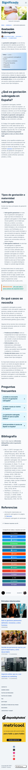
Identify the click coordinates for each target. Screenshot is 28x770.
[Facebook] (14, 747)
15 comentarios (13, 678)
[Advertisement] (14, 174)
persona (9, 148)
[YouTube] (14, 759)
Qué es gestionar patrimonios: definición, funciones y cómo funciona (11, 623)
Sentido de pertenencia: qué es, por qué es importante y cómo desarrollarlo (13, 650)
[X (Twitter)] (14, 750)
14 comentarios (13, 654)
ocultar (9, 54)
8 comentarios (12, 38)
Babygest (9, 516)
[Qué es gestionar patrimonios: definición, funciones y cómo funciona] (14, 611)
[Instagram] (14, 753)
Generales (4, 38)
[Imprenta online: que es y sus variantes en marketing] (14, 664)
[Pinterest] (14, 756)
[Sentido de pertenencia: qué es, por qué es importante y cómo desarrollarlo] (14, 637)
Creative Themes (6, 767)
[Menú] (26, 2)
